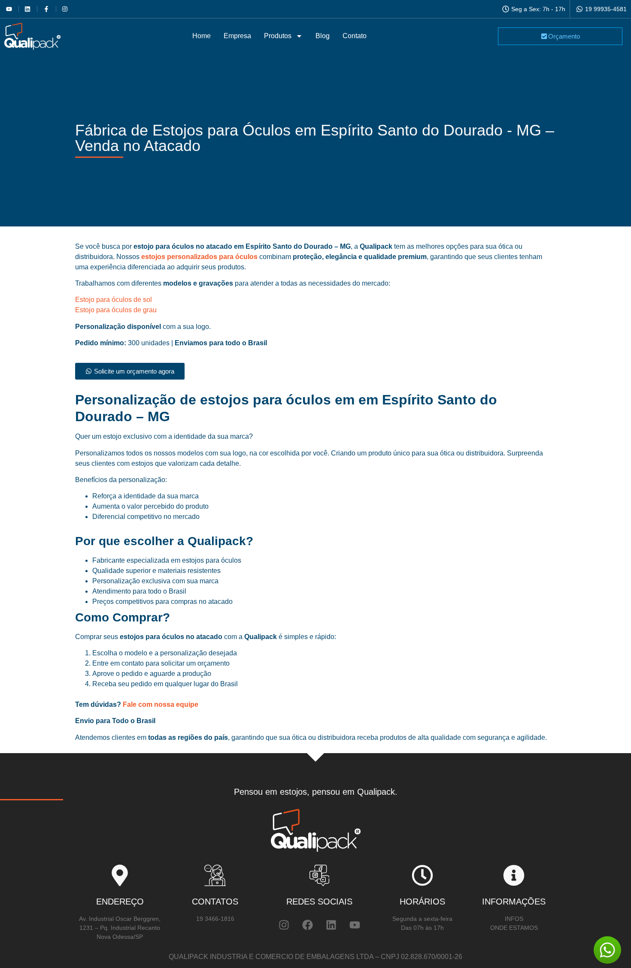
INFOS (514, 918)
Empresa (237, 35)
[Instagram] (283, 925)
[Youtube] (354, 925)
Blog (323, 35)
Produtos (277, 35)
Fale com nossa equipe (159, 704)
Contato (355, 35)
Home (201, 35)
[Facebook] (307, 925)
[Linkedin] (331, 925)
